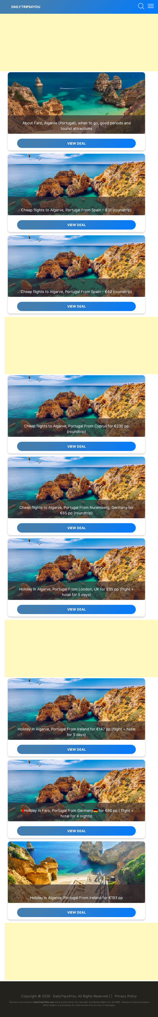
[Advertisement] (79, 42)
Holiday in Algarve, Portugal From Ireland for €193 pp (76, 898)
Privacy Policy (126, 996)
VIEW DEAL (76, 143)
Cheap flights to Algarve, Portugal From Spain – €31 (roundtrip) (76, 210)
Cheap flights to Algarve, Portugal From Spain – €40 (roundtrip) (76, 291)
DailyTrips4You (25, 7)
